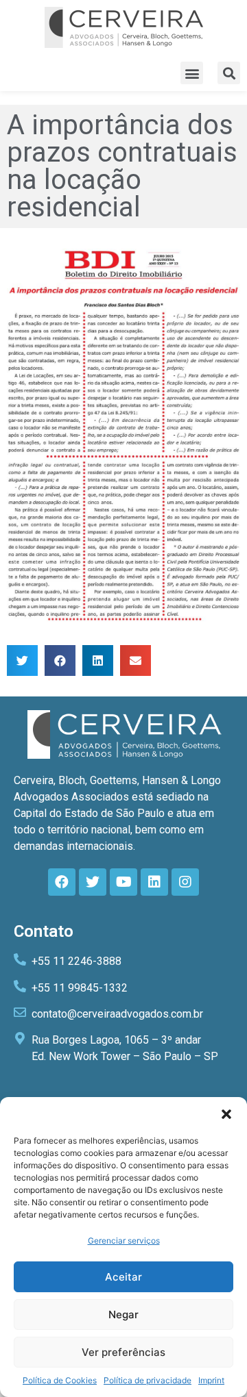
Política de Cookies (60, 1380)
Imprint (211, 1380)
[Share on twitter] (22, 660)
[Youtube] (123, 882)
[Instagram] (185, 882)
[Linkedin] (154, 882)
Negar (123, 1314)
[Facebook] (61, 882)
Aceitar (123, 1276)
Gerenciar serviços (124, 1240)
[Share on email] (135, 660)
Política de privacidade (147, 1380)
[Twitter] (92, 882)
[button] (226, 1114)
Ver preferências (123, 1352)
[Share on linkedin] (97, 660)
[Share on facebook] (60, 660)
